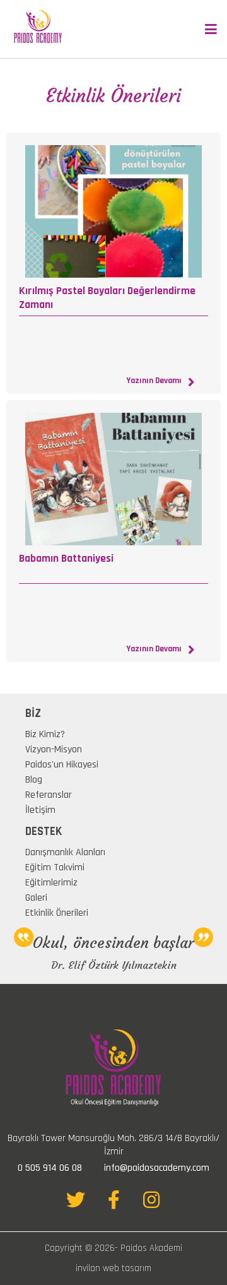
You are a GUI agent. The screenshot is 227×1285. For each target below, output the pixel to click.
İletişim (40, 810)
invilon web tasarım (113, 1268)
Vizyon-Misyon (53, 749)
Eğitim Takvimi (54, 867)
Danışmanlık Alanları (65, 852)
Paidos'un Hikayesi (61, 764)
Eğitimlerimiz (51, 882)
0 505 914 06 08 (50, 1168)
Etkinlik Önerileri (56, 913)
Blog (33, 779)
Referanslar (48, 795)
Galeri (36, 897)
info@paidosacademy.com (156, 1168)
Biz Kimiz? (45, 734)
